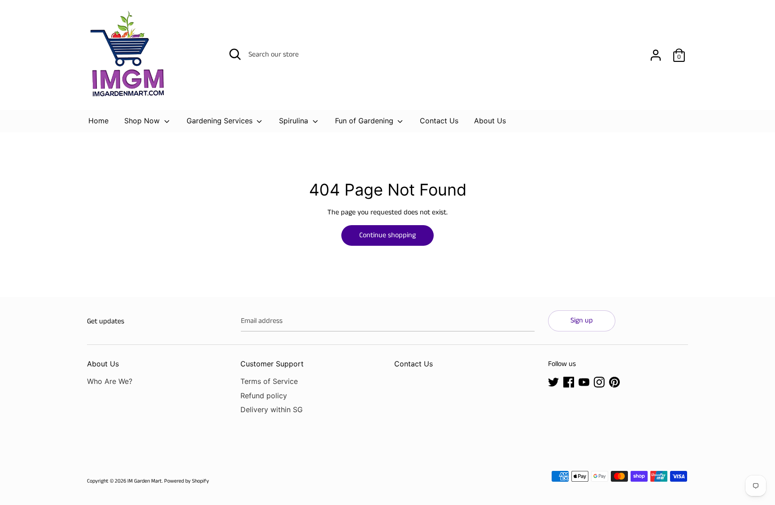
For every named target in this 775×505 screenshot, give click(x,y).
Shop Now (143, 120)
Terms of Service (269, 381)
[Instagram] (599, 382)
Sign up (581, 320)
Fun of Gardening (365, 120)
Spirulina (294, 120)
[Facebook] (568, 382)
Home (98, 120)
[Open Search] (235, 54)
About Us (490, 120)
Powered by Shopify (186, 481)
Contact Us (439, 120)
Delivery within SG (271, 409)
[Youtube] (584, 382)
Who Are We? (109, 381)
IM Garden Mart (144, 481)
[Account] (656, 52)
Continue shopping (387, 235)
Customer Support (272, 363)
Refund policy (263, 395)
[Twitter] (553, 382)
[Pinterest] (614, 382)
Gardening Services (221, 120)
